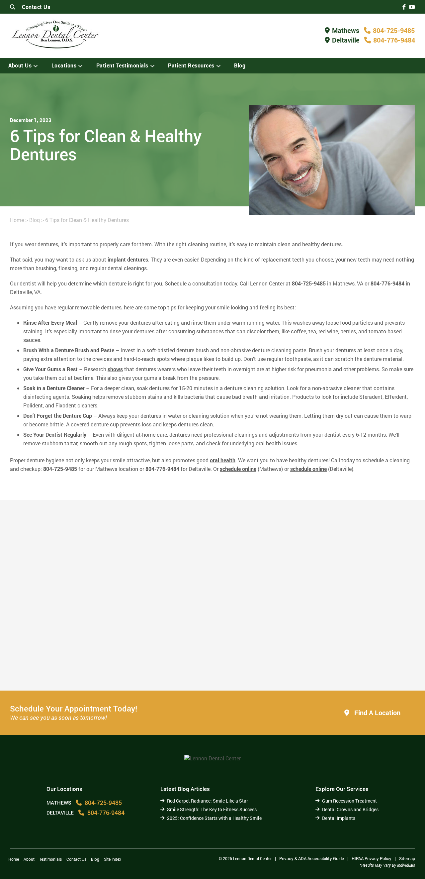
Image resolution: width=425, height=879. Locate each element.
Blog (239, 65)
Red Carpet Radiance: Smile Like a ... (69, 667)
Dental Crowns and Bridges (350, 809)
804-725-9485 (394, 30)
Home (17, 219)
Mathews (345, 30)
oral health (222, 460)
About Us (20, 65)
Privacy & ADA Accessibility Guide (311, 858)
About (29, 859)
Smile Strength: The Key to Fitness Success (212, 809)
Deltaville (346, 40)
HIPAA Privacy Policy (371, 858)
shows (115, 369)
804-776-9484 (394, 40)
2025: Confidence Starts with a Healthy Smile (344, 664)
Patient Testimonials (122, 65)
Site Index (112, 859)
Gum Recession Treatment (349, 801)
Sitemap (407, 858)
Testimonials (50, 859)
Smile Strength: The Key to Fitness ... (197, 664)
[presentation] (404, 6)
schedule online (238, 468)
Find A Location (376, 712)
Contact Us (36, 6)
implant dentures (127, 259)
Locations (64, 65)
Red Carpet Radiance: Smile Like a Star (207, 801)
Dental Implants (338, 818)
